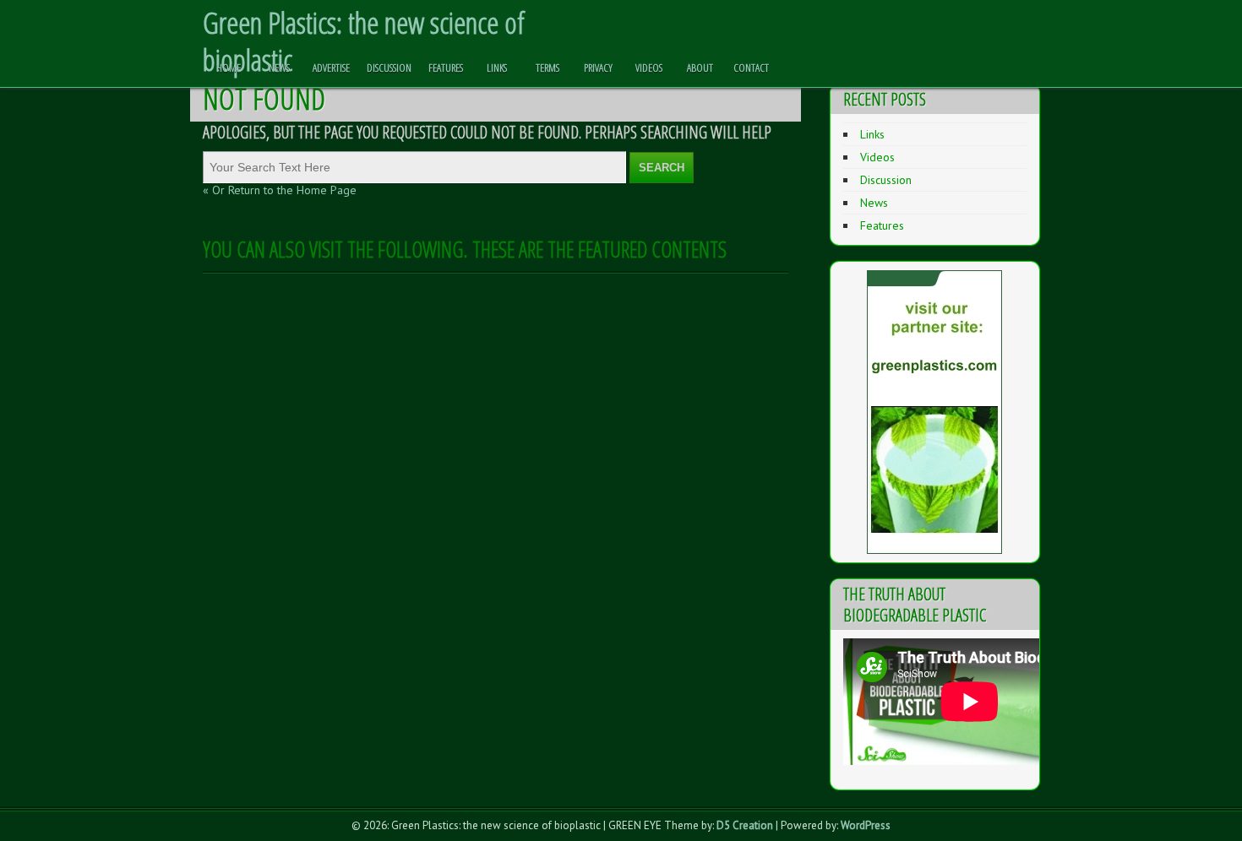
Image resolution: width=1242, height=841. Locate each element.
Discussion (389, 67)
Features (445, 67)
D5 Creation (744, 825)
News (279, 67)
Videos (648, 67)
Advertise (331, 67)
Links (497, 67)
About (700, 67)
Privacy (598, 67)
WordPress (866, 825)
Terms (547, 67)
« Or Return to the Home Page (280, 190)
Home (228, 67)
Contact (751, 67)
